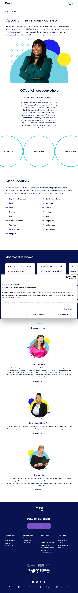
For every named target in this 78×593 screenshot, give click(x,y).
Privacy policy (13, 587)
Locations (8, 543)
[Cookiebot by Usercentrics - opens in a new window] (67, 277)
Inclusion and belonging (48, 542)
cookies (10, 287)
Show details (67, 309)
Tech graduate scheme (62, 541)
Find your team (10, 538)
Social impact (45, 545)
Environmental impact (47, 547)
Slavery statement (63, 587)
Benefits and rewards (29, 538)
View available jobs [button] (39, 526)
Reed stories (44, 550)
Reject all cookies (38, 314)
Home (7, 11)
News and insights (46, 553)
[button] (70, 4)
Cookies (37, 587)
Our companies (10, 540)
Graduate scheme (64, 538)
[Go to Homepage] (21, 4)
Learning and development (27, 541)
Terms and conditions (26, 587)
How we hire (9, 545)
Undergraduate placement (63, 546)
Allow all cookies (63, 314)
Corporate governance (48, 587)
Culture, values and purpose (46, 539)
